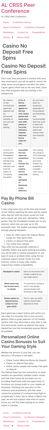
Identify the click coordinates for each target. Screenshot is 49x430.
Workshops (8, 32)
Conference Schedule (34, 27)
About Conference (12, 27)
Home (6, 22)
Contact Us (22, 32)
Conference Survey (22, 22)
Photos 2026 (23, 37)
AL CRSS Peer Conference (18, 8)
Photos (6, 37)
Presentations (38, 32)
